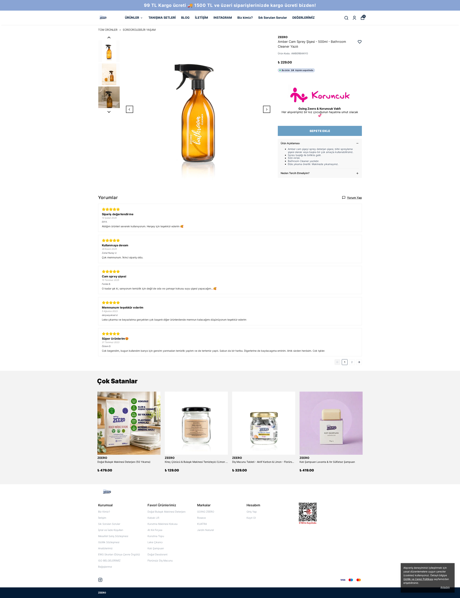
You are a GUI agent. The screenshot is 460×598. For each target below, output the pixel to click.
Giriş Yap (252, 511)
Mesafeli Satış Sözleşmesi (113, 536)
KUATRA (202, 523)
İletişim (102, 517)
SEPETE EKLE (320, 131)
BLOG (185, 17)
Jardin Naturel (205, 529)
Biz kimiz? (245, 17)
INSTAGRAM (222, 17)
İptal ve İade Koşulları (110, 529)
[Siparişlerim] (354, 18)
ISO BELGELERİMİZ (109, 560)
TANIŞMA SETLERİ (162, 17)
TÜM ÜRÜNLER (108, 29)
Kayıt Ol (251, 517)
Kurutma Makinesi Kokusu (163, 523)
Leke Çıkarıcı (155, 542)
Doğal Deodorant (157, 554)
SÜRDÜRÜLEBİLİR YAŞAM (139, 29)
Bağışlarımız (105, 566)
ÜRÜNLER (132, 17)
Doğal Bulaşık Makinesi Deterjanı (166, 511)
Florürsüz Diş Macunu (160, 560)
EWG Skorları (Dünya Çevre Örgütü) (119, 554)
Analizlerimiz (105, 548)
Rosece (201, 517)
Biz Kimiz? (104, 511)
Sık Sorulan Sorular (272, 17)
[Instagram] (100, 580)
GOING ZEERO (205, 511)
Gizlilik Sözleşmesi (108, 542)
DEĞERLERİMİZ (303, 17)
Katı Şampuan (156, 548)
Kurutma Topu (156, 536)
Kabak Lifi (153, 517)
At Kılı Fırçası (155, 529)
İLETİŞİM (201, 17)
